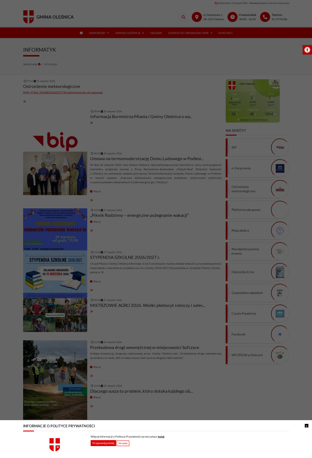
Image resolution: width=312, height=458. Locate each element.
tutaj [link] (161, 436)
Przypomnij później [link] (103, 443)
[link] (307, 50)
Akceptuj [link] (122, 443)
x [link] (306, 425)
